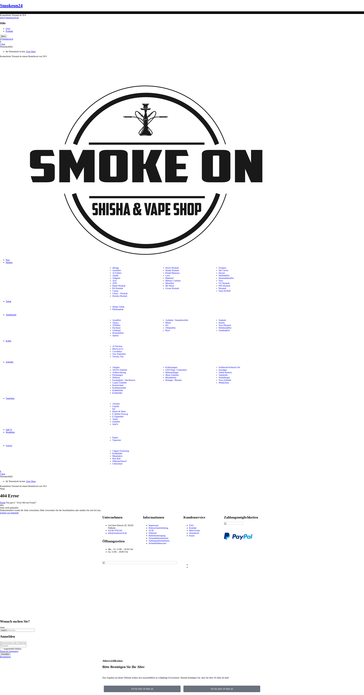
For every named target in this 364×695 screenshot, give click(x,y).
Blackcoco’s (117, 349)
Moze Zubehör (172, 375)
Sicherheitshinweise (157, 543)
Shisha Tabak (118, 307)
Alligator (116, 278)
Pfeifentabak (118, 309)
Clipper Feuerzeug (120, 451)
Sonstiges (223, 370)
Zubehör (116, 421)
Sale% (115, 424)
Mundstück (117, 456)
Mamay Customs (173, 280)
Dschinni (116, 328)
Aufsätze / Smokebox (176, 320)
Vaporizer (116, 440)
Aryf (114, 280)
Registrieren (5, 657)
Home (3, 502)
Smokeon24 (11, 5)
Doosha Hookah (119, 296)
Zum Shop (31, 51)
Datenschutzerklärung (158, 528)
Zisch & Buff (224, 291)
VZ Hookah (224, 283)
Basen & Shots (119, 411)
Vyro (221, 280)
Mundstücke (170, 377)
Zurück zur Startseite (9, 513)
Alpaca (115, 322)
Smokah (224, 275)
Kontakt (192, 528)
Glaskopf (116, 330)
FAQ (191, 525)
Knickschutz (118, 385)
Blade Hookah (118, 286)
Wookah (222, 288)
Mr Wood (169, 286)
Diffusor (116, 377)
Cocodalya (117, 351)
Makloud (169, 278)
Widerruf (153, 533)
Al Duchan (117, 346)
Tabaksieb (223, 375)
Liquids (115, 406)
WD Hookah (224, 286)
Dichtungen (117, 375)
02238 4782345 (115, 530)
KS (166, 325)
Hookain (118, 333)
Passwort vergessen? (9, 651)
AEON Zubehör (119, 370)
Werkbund (225, 328)
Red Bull (116, 458)
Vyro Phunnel (225, 325)
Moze (169, 283)
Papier (115, 437)
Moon (168, 322)
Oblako (170, 328)
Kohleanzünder (119, 388)
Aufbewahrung (119, 372)
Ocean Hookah (172, 288)
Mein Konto (194, 530)
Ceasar (115, 291)
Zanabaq (224, 330)
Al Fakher (116, 273)
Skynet (222, 273)
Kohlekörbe (117, 390)
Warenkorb (194, 533)
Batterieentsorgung (157, 535)
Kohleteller (117, 393)
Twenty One (118, 356)
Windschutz (224, 382)
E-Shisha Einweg (120, 414)
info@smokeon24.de (9, 17)
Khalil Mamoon (172, 273)
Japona (115, 335)
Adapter (116, 367)
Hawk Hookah (172, 268)
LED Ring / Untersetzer (176, 370)
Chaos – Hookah (120, 293)
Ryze (167, 330)
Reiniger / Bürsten (173, 380)
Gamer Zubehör (119, 382)
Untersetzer (117, 463)
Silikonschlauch (119, 461)
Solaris (222, 322)
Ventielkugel (224, 377)
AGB (151, 530)
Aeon (116, 270)
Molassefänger (171, 372)
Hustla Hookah (172, 270)
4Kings (115, 268)
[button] (182, 41)
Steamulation (226, 278)
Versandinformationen (158, 538)
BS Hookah (117, 288)
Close (2, 44)
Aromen (116, 404)
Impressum (153, 525)
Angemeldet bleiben (12, 649)
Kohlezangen (171, 367)
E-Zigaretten (118, 416)
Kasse (192, 535)
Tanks (115, 419)
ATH (114, 283)
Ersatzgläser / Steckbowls (123, 380)
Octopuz (222, 268)
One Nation (119, 354)
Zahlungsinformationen (159, 541)
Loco (167, 275)
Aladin (115, 275)
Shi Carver (223, 270)
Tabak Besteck (225, 372)
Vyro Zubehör (225, 380)
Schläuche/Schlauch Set (229, 367)
